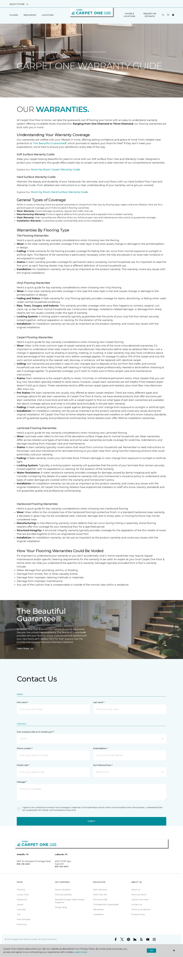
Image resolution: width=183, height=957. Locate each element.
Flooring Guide (39, 52)
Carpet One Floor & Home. (25, 939)
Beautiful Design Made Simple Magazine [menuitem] (69, 901)
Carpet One (22, 52)
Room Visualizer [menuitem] (63, 889)
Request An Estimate (149, 14)
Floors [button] (14, 15)
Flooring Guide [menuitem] (100, 899)
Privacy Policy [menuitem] (138, 914)
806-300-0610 (61, 866)
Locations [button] (48, 15)
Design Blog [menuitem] (61, 907)
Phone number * (24, 748)
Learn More (23, 648)
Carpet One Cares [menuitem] (140, 899)
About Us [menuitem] (135, 889)
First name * (22, 702)
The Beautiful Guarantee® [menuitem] (105, 904)
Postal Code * (23, 765)
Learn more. (80, 952)
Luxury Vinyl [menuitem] (23, 894)
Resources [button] (30, 15)
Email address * (100, 748)
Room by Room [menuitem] (138, 894)
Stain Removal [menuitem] (100, 889)
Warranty (55, 52)
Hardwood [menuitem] (22, 899)
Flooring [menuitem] (21, 889)
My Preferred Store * (102, 765)
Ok (151, 950)
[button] (163, 15)
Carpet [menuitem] (20, 904)
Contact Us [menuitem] (136, 904)
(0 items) (173, 15)
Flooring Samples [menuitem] (63, 894)
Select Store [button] (17, 4)
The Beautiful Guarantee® (49, 143)
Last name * (98, 702)
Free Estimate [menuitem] (23, 919)
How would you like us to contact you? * (35, 732)
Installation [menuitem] (98, 914)
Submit (91, 821)
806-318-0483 (23, 864)
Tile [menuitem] (18, 914)
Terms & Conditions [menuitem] (140, 909)
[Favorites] (168, 15)
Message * (21, 782)
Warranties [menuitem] (98, 909)
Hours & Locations (129, 14)
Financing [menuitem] (21, 924)
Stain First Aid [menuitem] (100, 894)
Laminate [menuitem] (21, 909)
